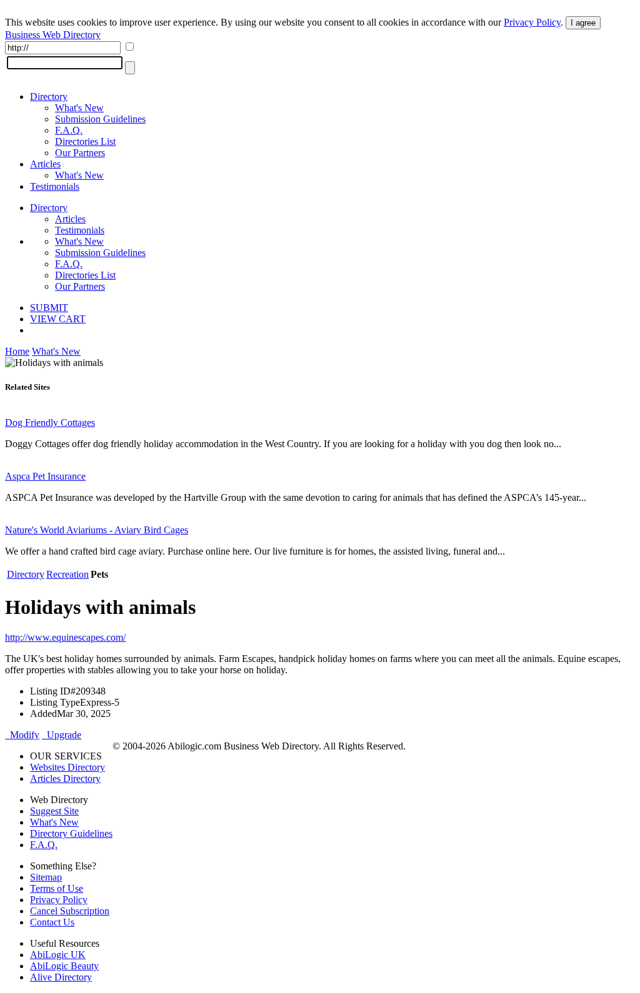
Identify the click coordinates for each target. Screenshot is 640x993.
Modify (22, 734)
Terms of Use (56, 888)
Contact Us (52, 922)
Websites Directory (67, 767)
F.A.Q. (68, 130)
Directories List (85, 141)
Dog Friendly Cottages (50, 422)
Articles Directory (65, 778)
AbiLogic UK (58, 954)
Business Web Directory (53, 34)
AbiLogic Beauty (64, 966)
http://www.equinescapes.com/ (65, 637)
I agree (583, 22)
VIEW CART (58, 319)
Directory (49, 96)
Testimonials (54, 186)
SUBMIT (49, 307)
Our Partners (80, 152)
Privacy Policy (532, 22)
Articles (45, 164)
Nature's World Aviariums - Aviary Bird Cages (96, 530)
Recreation (67, 574)
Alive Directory (61, 977)
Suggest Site (54, 811)
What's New (79, 107)
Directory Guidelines (71, 833)
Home (17, 351)
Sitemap (46, 877)
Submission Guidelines (100, 119)
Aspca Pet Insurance (45, 476)
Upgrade (61, 734)
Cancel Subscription (69, 911)
